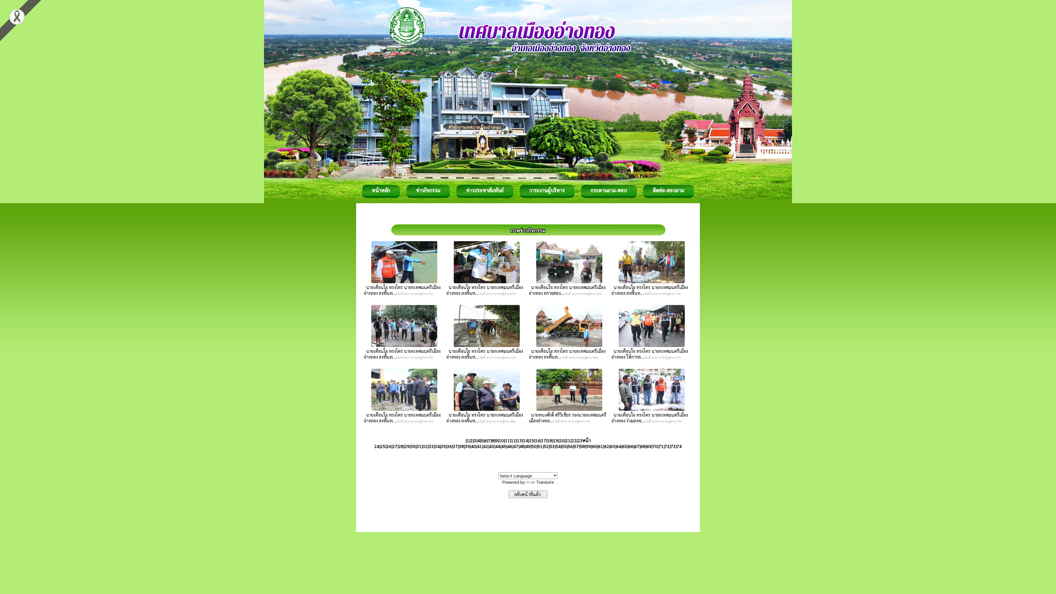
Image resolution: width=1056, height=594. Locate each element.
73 (673, 446)
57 (576, 446)
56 (570, 446)
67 (636, 446)
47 (515, 446)
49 (528, 446)
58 (582, 446)
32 (425, 446)
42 (485, 446)
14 (525, 440)
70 (655, 446)
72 (667, 446)
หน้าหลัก (381, 190)
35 (443, 446)
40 (473, 446)
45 (503, 446)
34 (437, 446)
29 (407, 446)
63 (612, 446)
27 (394, 446)
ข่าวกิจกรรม (428, 190)
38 (461, 446)
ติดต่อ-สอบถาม (668, 190)
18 (549, 440)
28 (400, 446)
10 (501, 440)
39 (467, 446)
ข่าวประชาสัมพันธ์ (485, 190)
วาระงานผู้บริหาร (547, 190)
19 (555, 440)
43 (491, 446)
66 (630, 446)
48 (521, 446)
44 (497, 446)
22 (573, 440)
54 (558, 446)
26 (388, 446)
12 (513, 440)
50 (534, 446)
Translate (545, 482)
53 (552, 446)
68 (642, 446)
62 (606, 446)
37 (455, 446)
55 (564, 446)
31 (419, 446)
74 (679, 446)
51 (540, 446)
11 (507, 440)
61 (600, 446)
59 (588, 446)
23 (580, 440)
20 (561, 440)
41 (479, 446)
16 (537, 440)
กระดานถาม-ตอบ (609, 190)
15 (531, 440)
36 (449, 446)
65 (624, 446)
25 (382, 446)
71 (661, 446)
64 (618, 446)
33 (431, 446)
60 (594, 446)
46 (509, 446)
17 (543, 440)
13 (519, 440)
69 (649, 446)
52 (546, 446)
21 (567, 440)
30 (413, 446)
